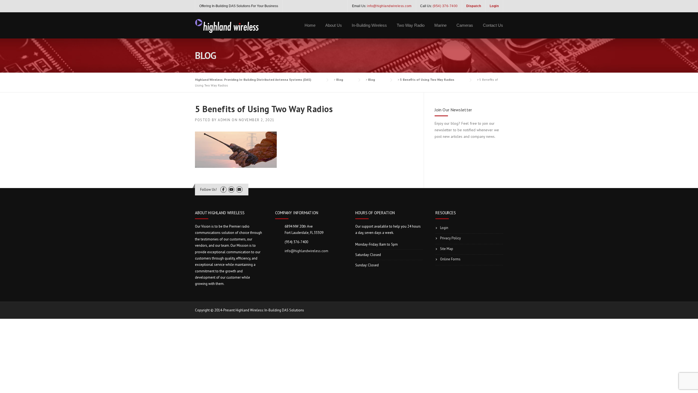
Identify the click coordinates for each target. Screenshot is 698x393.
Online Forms (450, 259)
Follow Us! (208, 189)
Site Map (446, 248)
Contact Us (493, 25)
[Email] (239, 189)
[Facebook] (223, 189)
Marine (440, 25)
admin (224, 120)
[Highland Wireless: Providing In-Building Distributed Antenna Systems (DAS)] (227, 25)
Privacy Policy (450, 238)
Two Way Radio (411, 25)
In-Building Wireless (369, 25)
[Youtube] (231, 189)
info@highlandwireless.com (306, 251)
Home (310, 25)
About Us (333, 25)
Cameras (464, 25)
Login (444, 227)
